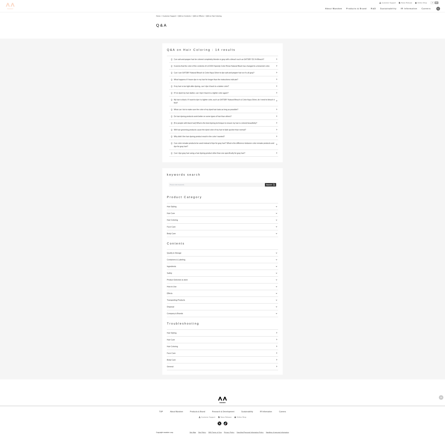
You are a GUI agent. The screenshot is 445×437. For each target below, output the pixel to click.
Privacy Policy (229, 432)
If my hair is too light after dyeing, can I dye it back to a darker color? (201, 86)
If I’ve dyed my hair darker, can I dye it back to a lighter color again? (201, 93)
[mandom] (222, 400)
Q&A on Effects (198, 16)
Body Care (171, 360)
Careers (426, 9)
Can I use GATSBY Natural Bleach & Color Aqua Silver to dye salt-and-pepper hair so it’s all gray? (214, 73)
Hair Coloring (172, 346)
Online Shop (422, 3)
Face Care (171, 353)
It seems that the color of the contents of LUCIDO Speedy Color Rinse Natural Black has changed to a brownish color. (222, 66)
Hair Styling (171, 333)
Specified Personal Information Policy (250, 432)
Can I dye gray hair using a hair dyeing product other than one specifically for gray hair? (209, 153)
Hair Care (171, 340)
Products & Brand (356, 9)
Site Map (193, 432)
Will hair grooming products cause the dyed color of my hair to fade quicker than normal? (210, 130)
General (170, 367)
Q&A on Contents (184, 16)
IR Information (409, 9)
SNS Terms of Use (215, 432)
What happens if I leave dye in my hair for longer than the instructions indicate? (206, 80)
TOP (161, 412)
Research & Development (223, 412)
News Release (406, 3)
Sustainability (388, 9)
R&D (373, 9)
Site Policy (202, 432)
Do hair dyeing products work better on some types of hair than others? (203, 116)
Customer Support (389, 3)
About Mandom (333, 9)
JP (432, 3)
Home (158, 16)
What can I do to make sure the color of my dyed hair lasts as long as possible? (206, 109)
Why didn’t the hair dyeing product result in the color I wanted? (199, 136)
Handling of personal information (277, 432)
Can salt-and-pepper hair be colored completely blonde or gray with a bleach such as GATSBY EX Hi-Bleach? (219, 59)
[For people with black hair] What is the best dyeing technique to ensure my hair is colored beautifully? (215, 123)
